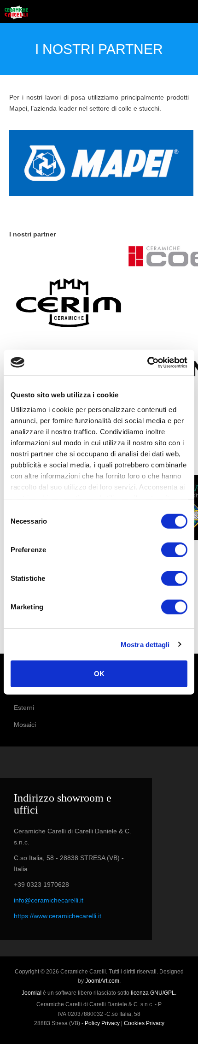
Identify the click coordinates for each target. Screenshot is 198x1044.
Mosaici (25, 724)
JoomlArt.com (102, 981)
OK (99, 674)
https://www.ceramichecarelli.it (57, 916)
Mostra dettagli (145, 644)
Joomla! (31, 993)
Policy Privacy (102, 1023)
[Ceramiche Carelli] (16, 12)
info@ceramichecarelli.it (48, 900)
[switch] (174, 550)
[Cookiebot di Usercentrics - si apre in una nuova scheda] (147, 362)
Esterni (24, 707)
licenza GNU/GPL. (153, 993)
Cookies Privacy (144, 1023)
